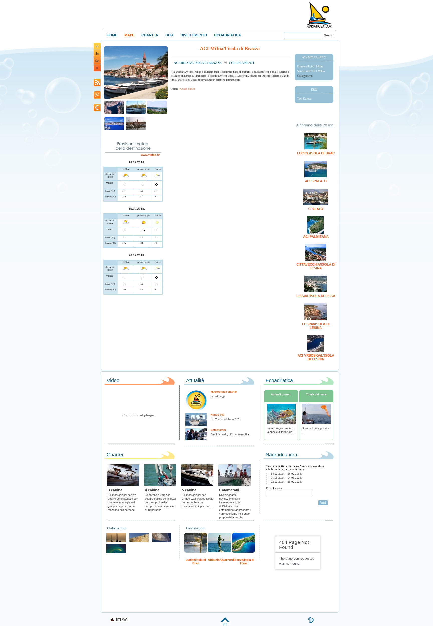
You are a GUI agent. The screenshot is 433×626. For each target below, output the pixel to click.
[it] (97, 70)
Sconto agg (218, 396)
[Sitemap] (120, 621)
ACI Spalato (316, 181)
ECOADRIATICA (227, 35)
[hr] (97, 48)
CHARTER (149, 35)
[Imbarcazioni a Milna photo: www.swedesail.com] (136, 129)
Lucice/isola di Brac (316, 153)
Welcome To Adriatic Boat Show (319, 14)
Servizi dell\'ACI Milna (311, 71)
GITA (169, 35)
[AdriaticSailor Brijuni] (116, 552)
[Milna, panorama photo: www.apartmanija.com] (114, 113)
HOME (112, 35)
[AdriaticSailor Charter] (116, 541)
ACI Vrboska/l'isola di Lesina (316, 357)
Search (329, 35)
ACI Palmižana (316, 237)
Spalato (315, 209)
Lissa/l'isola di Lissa (315, 296)
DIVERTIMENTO (194, 35)
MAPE (129, 35)
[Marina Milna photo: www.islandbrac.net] (136, 113)
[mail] (97, 98)
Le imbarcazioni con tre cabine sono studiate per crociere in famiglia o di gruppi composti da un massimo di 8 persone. (123, 502)
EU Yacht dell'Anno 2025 (225, 419)
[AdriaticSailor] (162, 541)
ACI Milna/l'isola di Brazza (198, 63)
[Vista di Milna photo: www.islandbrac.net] (157, 113)
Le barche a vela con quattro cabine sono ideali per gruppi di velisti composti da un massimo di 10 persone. (160, 502)
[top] (225, 624)
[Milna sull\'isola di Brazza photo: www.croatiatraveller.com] (135, 98)
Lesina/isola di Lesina (316, 326)
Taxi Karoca (304, 98)
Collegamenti (305, 76)
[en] (97, 56)
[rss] (97, 85)
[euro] (97, 110)
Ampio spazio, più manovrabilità (230, 434)
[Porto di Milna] (114, 129)
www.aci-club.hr (187, 88)
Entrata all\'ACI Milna (310, 66)
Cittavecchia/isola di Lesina (315, 266)
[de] (97, 63)
